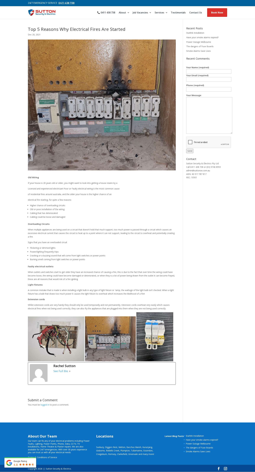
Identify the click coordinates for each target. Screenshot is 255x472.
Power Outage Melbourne (198, 42)
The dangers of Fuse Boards (200, 46)
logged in (45, 404)
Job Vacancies (140, 12)
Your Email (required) (197, 75)
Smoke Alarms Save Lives (198, 51)
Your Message (193, 95)
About (122, 12)
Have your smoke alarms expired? (202, 37)
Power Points (50, 443)
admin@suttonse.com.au (198, 170)
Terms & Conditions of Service (42, 457)
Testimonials (178, 12)
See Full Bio (60, 371)
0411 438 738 (66, 3)
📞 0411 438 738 (106, 12)
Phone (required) (195, 85)
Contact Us (195, 12)
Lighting (38, 443)
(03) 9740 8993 (213, 167)
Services (159, 12)
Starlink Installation (195, 32)
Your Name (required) (197, 67)
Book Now (217, 12)
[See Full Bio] (70, 371)
